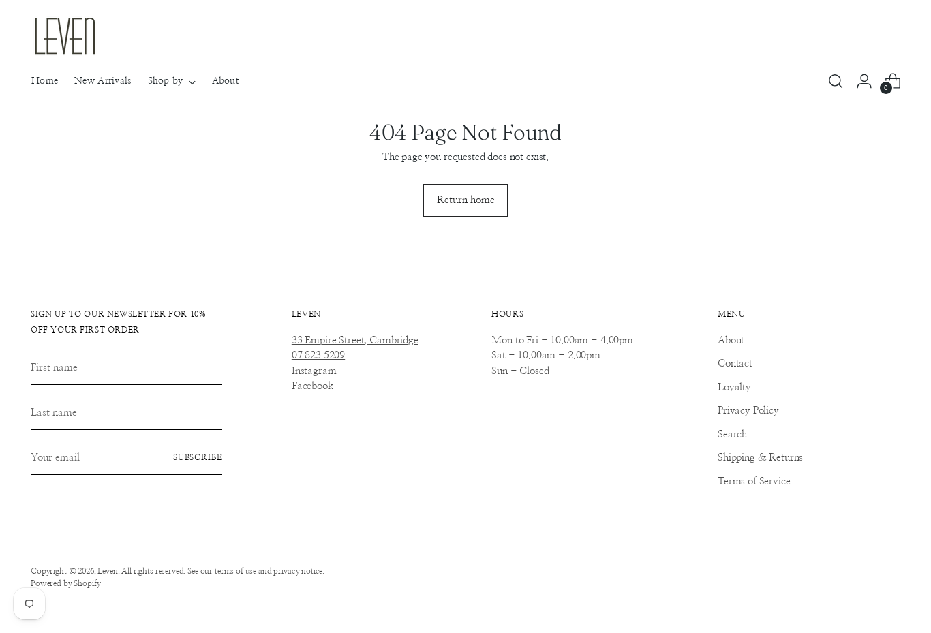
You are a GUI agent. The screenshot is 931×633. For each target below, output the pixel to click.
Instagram (314, 371)
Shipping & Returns (760, 457)
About (731, 340)
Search (732, 434)
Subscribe (197, 457)
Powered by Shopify (65, 583)
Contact (735, 363)
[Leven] (65, 36)
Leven (107, 571)
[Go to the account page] (864, 81)
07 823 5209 (318, 355)
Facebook (312, 386)
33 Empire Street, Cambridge (355, 340)
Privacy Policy (748, 410)
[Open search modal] (835, 81)
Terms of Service (754, 481)
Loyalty (734, 387)
